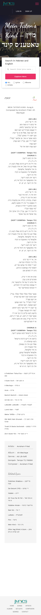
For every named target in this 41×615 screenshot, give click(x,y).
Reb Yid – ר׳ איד (14, 510)
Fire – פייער (12, 520)
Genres (15, 612)
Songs (19, 606)
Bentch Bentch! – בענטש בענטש (16, 395)
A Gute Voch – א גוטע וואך (14, 381)
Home (12, 606)
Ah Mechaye (22, 453)
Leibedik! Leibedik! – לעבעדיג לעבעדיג (18, 405)
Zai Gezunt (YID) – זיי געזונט (18, 488)
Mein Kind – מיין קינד (15, 524)
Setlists (19, 609)
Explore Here (20, 76)
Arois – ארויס (9, 390)
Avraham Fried (23, 446)
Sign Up (28, 11)
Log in (18, 11)
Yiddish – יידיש (13, 493)
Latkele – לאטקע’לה (15, 515)
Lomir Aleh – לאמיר (12, 409)
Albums (9, 609)
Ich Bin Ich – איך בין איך (13, 400)
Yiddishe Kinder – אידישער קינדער (20, 505)
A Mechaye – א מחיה (12, 385)
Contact (25, 612)
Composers (30, 609)
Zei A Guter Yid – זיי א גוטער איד (16, 434)
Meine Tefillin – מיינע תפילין (15, 414)
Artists (28, 606)
